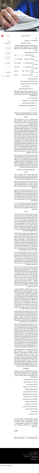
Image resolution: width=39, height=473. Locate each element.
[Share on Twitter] (15, 430)
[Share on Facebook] (17, 430)
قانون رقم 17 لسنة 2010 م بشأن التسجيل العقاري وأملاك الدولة (7, 53)
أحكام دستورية (19, 13)
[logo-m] (34, 452)
